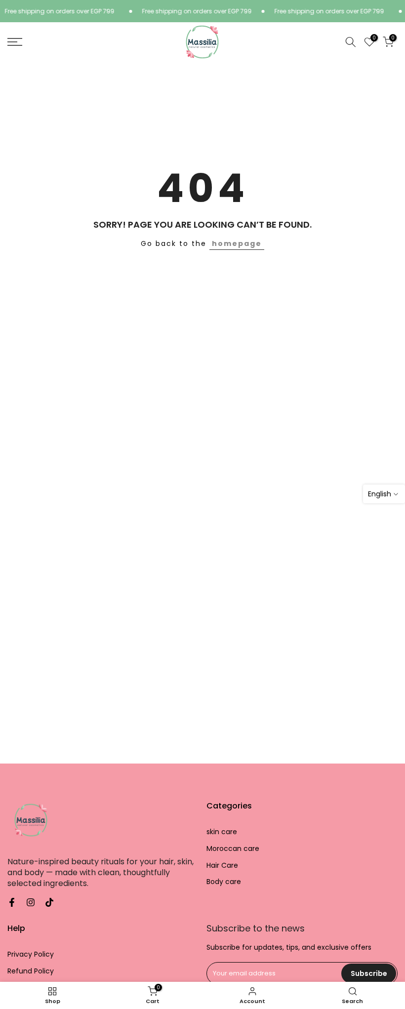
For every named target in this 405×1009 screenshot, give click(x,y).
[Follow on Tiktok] (49, 902)
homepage (237, 243)
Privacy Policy (30, 954)
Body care (223, 882)
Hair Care (222, 865)
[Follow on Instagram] (30, 902)
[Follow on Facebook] (11, 902)
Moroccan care (232, 848)
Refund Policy (30, 971)
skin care (221, 832)
